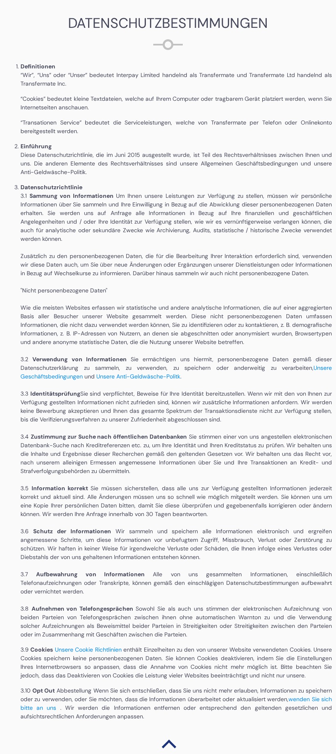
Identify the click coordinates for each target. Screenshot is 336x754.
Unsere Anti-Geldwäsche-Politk (138, 376)
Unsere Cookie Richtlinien (88, 649)
